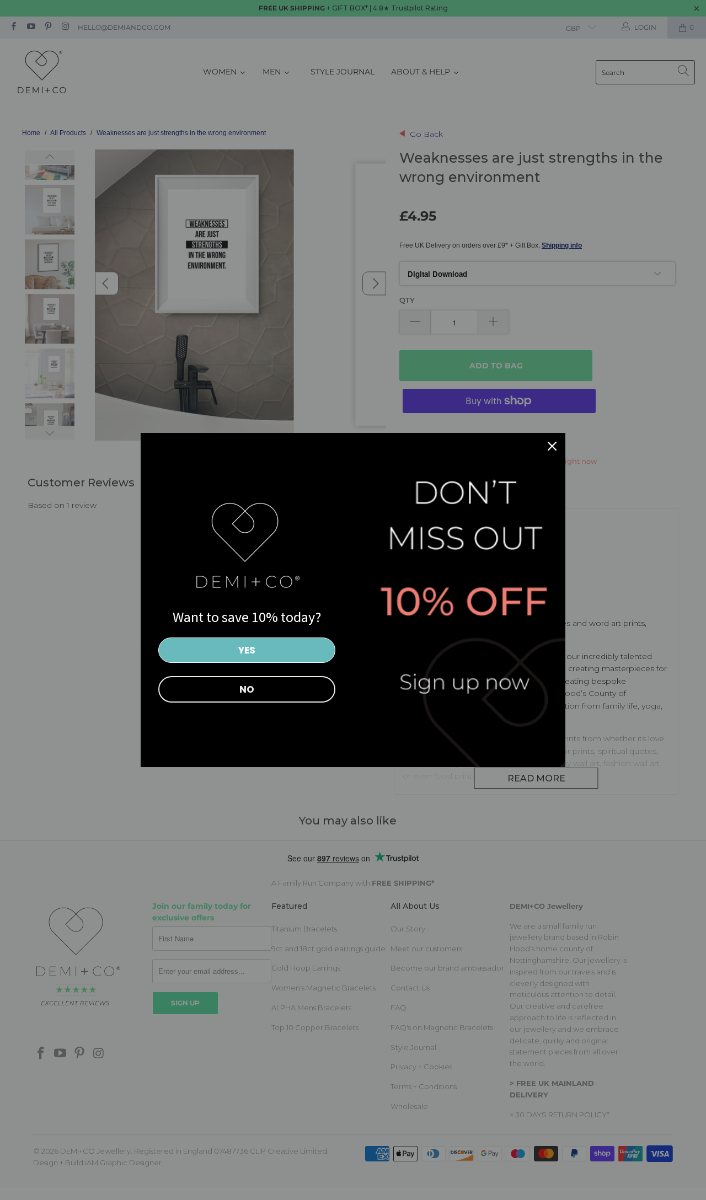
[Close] (552, 446)
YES (246, 650)
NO (246, 689)
